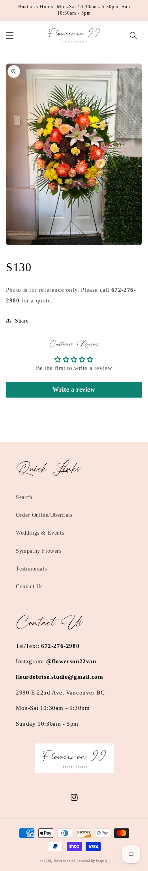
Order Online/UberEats (44, 515)
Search (24, 497)
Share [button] (22, 321)
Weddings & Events (40, 533)
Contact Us (29, 586)
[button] (10, 35)
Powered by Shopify (92, 861)
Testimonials (31, 569)
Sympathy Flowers (39, 551)
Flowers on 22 (64, 861)
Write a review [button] (73, 389)
